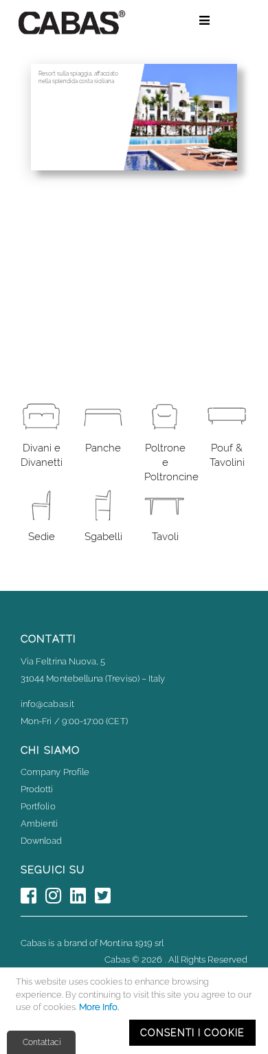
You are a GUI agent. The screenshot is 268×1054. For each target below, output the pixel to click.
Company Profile (55, 772)
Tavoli (165, 536)
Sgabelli (103, 536)
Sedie (41, 536)
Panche (103, 448)
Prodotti (37, 789)
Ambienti (39, 823)
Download (42, 841)
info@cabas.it (47, 704)
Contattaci (41, 1042)
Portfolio (38, 806)
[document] (136, 1011)
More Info (98, 1007)
